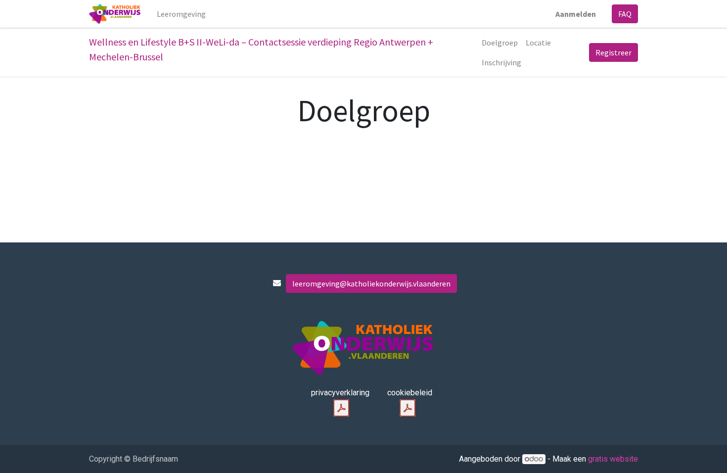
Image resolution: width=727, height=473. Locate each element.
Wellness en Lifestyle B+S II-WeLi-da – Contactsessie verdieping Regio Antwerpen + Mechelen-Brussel (261, 49)
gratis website (613, 459)
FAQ (625, 14)
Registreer (613, 52)
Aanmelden (575, 14)
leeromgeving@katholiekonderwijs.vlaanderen (371, 283)
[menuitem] (181, 14)
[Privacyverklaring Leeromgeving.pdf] (341, 408)
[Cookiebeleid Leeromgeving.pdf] (407, 408)
